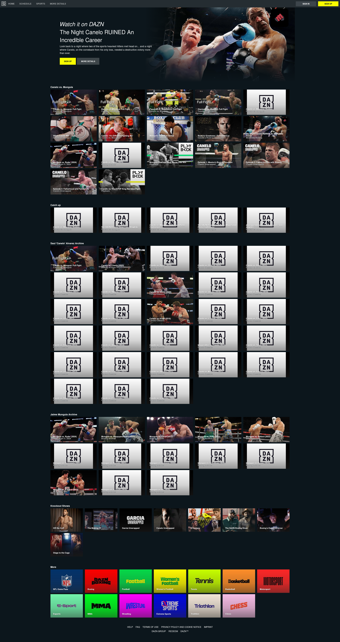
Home (11, 4)
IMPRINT (208, 626)
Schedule (25, 4)
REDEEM (173, 631)
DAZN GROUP (159, 631)
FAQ (138, 626)
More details (58, 4)
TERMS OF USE (151, 626)
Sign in (306, 3)
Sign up (328, 3)
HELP (130, 626)
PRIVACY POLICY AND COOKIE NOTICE (181, 626)
